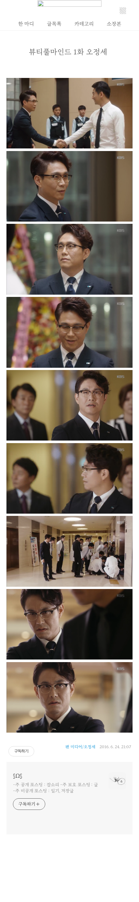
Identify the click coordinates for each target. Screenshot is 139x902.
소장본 (114, 24)
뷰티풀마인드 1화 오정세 (68, 52)
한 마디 (26, 24)
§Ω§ (17, 776)
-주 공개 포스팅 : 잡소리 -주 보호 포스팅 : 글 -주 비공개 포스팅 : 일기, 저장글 (55, 787)
